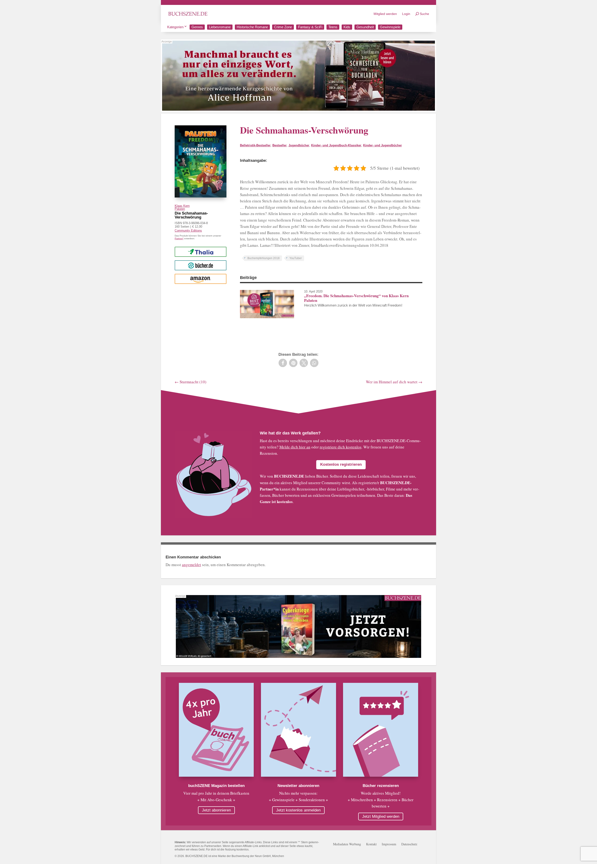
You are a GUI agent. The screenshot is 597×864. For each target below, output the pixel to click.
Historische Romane (252, 27)
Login (406, 14)
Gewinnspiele (390, 27)
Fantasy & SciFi (310, 27)
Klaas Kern (182, 206)
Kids (347, 27)
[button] (283, 363)
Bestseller (279, 145)
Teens (332, 27)
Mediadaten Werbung (347, 844)
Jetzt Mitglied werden (380, 816)
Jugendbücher (298, 145)
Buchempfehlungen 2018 (263, 258)
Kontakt (371, 844)
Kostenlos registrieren (341, 464)
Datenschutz (409, 844)
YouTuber (295, 258)
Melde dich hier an (294, 447)
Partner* (179, 238)
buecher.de (200, 265)
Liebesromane (220, 27)
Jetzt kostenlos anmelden (298, 810)
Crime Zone (283, 27)
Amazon (200, 278)
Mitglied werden (385, 14)
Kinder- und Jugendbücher (382, 145)
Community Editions (188, 230)
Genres (197, 27)
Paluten (180, 209)
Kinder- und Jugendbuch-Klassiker (336, 145)
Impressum (389, 844)
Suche (424, 14)
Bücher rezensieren (381, 785)
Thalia (200, 251)
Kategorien (175, 27)
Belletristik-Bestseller (255, 145)
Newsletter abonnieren (298, 785)
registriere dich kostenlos (340, 447)
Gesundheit (365, 27)
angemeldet (191, 564)
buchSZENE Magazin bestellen (216, 785)
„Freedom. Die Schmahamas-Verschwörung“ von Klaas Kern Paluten (356, 298)
